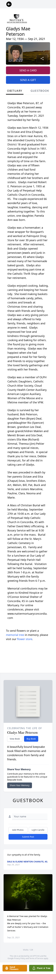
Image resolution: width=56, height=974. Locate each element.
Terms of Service (36, 958)
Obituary (14, 90)
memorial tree (15, 635)
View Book (15, 738)
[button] (28, 892)
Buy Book (31, 738)
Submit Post (28, 836)
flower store (24, 639)
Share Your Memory (19, 785)
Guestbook (40, 90)
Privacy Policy (19, 958)
